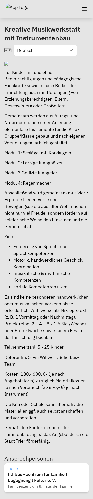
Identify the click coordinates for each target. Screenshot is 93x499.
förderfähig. (38, 441)
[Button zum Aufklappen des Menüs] (84, 9)
